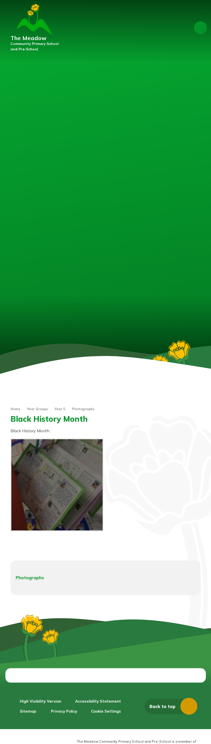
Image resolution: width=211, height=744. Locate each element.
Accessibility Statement (98, 701)
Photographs (83, 409)
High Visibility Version (40, 701)
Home (15, 409)
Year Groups (37, 409)
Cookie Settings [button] (106, 711)
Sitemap (28, 711)
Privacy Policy (64, 711)
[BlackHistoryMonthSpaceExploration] (57, 484)
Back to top (162, 706)
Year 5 (60, 409)
